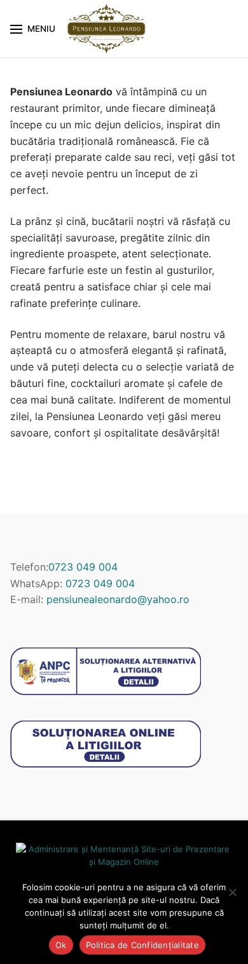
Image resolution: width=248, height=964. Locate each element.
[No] (232, 892)
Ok (61, 945)
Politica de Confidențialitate (142, 945)
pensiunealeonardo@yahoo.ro (117, 599)
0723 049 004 (83, 566)
